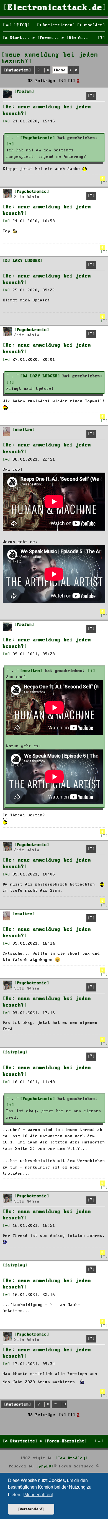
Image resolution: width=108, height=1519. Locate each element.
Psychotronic (38, 138)
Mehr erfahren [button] (38, 1494)
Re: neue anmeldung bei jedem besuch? (47, 110)
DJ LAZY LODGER (22, 260)
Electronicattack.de (55, 8)
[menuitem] (21, 25)
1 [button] (71, 81)
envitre (23, 429)
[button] (62, 81)
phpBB (45, 1466)
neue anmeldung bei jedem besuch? (49, 58)
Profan (24, 91)
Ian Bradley (71, 1458)
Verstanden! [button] (31, 1509)
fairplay (15, 1052)
